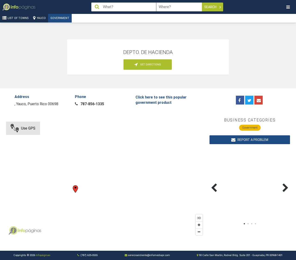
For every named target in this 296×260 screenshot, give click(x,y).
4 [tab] (255, 224)
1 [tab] (244, 224)
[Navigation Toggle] (288, 7)
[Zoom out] (199, 231)
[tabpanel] (230, 182)
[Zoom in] (199, 224)
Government (59, 18)
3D (199, 218)
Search (210, 7)
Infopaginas (13, 230)
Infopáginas (43, 255)
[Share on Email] (258, 100)
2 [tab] (248, 224)
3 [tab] (251, 224)
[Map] (105, 180)
